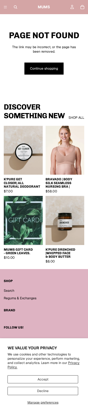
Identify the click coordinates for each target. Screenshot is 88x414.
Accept (43, 379)
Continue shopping (44, 68)
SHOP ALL (76, 117)
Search (9, 290)
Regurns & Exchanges (20, 298)
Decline (43, 391)
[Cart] (82, 7)
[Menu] (5, 7)
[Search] (15, 7)
